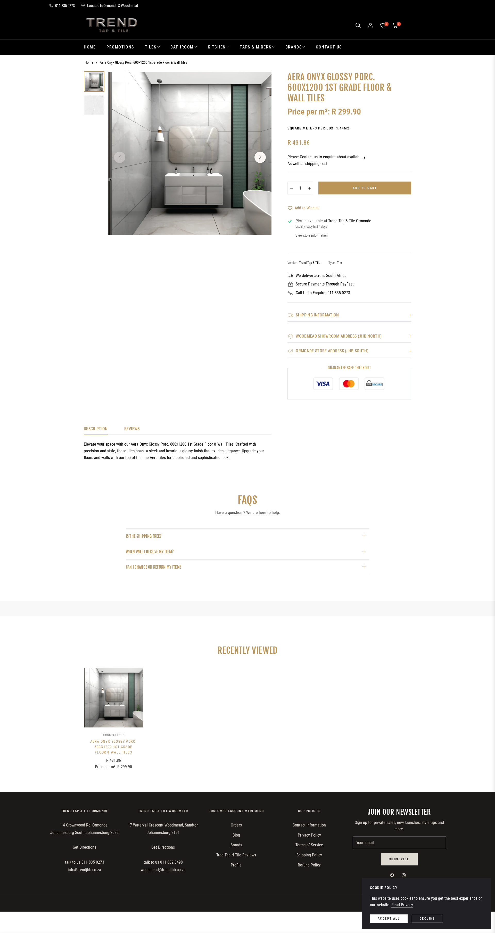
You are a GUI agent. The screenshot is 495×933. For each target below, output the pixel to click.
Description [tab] (96, 428)
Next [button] (260, 157)
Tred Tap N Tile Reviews (236, 855)
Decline (427, 918)
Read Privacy (402, 904)
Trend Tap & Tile (113, 735)
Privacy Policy (309, 835)
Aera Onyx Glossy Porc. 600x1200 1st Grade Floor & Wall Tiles (113, 746)
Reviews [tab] (132, 428)
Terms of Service (309, 844)
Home (89, 62)
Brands (236, 844)
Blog (236, 835)
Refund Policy (309, 865)
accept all (389, 918)
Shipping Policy (309, 855)
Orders (236, 825)
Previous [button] (119, 157)
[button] (358, 25)
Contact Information (309, 825)
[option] (189, 153)
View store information (311, 235)
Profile (236, 865)
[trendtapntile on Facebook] (393, 875)
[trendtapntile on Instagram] (405, 875)
